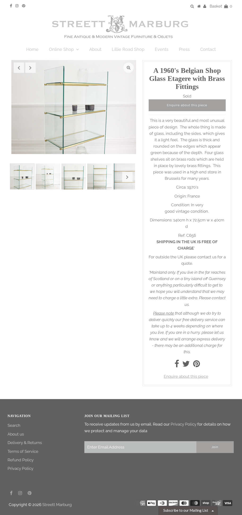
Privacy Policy (20, 468)
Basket (221, 6)
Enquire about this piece (187, 105)
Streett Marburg (57, 504)
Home (32, 49)
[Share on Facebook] (176, 365)
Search (14, 425)
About (95, 49)
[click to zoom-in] (128, 67)
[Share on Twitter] (186, 365)
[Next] (30, 67)
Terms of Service (23, 451)
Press (184, 49)
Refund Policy (21, 460)
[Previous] (19, 67)
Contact (208, 49)
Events (162, 49)
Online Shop (61, 49)
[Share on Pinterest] (196, 365)
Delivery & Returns (25, 442)
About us (16, 434)
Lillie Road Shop (128, 49)
